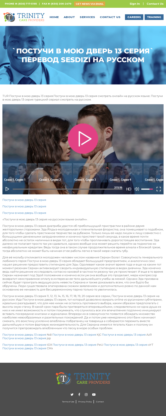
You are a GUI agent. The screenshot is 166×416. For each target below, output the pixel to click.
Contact (100, 401)
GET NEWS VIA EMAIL (90, 3)
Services (87, 17)
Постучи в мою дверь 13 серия (24, 200)
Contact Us (155, 3)
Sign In (135, 3)
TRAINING (154, 17)
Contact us (110, 17)
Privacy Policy (85, 401)
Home (54, 17)
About (69, 17)
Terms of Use (68, 401)
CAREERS (134, 17)
